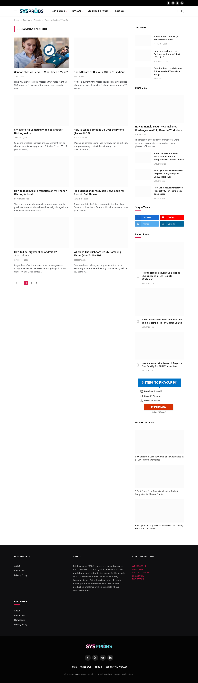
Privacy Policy (20, 575)
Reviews (76, 10)
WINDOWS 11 (139, 566)
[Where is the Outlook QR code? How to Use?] (143, 40)
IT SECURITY (138, 575)
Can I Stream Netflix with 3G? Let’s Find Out (99, 72)
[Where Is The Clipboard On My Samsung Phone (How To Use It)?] (101, 232)
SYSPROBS (75, 674)
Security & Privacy (98, 10)
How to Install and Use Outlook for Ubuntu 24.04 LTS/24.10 (167, 54)
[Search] (182, 11)
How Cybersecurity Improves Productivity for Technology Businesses (168, 190)
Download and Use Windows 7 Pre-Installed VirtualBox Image (168, 71)
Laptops (120, 10)
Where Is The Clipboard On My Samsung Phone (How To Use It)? (97, 253)
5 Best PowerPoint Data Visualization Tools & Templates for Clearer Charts (169, 156)
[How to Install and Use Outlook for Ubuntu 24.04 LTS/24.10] (143, 55)
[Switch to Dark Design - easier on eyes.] (177, 11)
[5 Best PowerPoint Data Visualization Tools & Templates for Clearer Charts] (143, 157)
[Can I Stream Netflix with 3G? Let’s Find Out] (101, 53)
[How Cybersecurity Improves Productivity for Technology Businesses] (143, 191)
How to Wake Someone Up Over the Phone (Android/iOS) (99, 131)
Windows (85, 667)
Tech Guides (58, 10)
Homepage (19, 620)
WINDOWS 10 (139, 569)
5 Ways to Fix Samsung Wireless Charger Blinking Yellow (38, 131)
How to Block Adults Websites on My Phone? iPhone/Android (40, 192)
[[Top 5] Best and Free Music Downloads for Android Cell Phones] (101, 171)
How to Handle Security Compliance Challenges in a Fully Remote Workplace (158, 128)
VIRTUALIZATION (140, 572)
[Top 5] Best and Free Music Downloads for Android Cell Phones (99, 192)
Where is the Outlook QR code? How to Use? (166, 38)
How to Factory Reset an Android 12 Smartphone (35, 253)
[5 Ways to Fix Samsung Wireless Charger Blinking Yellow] (41, 110)
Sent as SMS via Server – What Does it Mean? (41, 72)
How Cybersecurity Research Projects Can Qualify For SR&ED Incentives (168, 173)
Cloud (98, 667)
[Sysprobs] (31, 11)
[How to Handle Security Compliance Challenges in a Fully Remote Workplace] (159, 109)
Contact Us (19, 570)
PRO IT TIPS (138, 579)
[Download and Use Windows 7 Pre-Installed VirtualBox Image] (143, 72)
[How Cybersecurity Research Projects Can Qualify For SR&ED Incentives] (143, 174)
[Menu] (15, 11)
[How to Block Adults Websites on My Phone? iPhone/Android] (41, 171)
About (17, 566)
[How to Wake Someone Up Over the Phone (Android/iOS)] (101, 110)
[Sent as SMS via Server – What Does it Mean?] (41, 53)
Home (74, 667)
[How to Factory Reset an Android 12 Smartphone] (41, 232)
